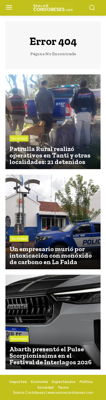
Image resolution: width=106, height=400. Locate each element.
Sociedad (19, 138)
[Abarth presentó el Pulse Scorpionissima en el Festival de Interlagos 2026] (53, 322)
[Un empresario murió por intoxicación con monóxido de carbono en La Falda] (53, 222)
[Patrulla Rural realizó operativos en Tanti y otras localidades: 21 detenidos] (53, 121)
